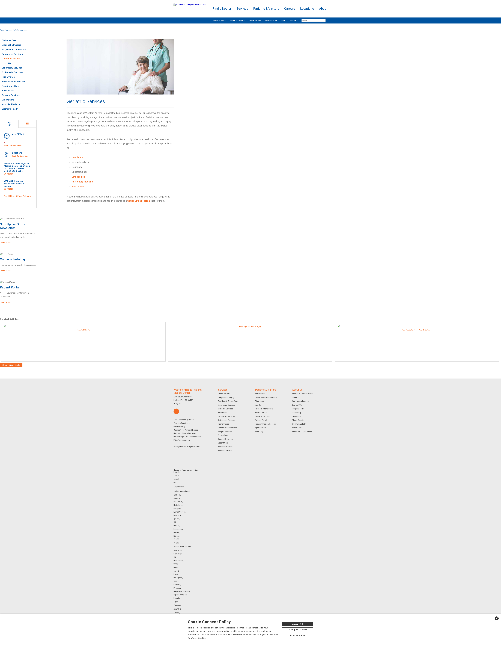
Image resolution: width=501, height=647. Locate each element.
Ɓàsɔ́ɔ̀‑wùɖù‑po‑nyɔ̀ (182, 547)
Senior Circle (297, 428)
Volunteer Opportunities (302, 431)
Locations (307, 8)
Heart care (77, 157)
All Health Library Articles (11, 365)
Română (177, 585)
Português (178, 578)
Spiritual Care (260, 428)
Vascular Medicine (11, 104)
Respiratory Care (10, 86)
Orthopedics (78, 177)
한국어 (176, 543)
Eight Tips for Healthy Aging (250, 326)
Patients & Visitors (265, 389)
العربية (176, 479)
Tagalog (177, 605)
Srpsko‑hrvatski (180, 595)
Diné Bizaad (178, 561)
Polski (176, 574)
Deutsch (177, 515)
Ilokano (176, 532)
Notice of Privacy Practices (185, 433)
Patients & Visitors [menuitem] (266, 8)
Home (2, 30)
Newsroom (296, 416)
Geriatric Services (11, 58)
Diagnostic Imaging (11, 45)
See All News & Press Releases (17, 196)
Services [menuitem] (242, 8)
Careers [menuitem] (289, 8)
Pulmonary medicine (82, 181)
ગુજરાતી (177, 519)
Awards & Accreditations (302, 394)
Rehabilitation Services (13, 81)
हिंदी (175, 522)
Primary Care (8, 77)
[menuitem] (313, 20)
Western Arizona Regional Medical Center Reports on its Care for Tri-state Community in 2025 (17, 167)
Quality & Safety (299, 424)
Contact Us (297, 405)
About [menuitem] (323, 8)
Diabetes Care (9, 40)
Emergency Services (12, 54)
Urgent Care (8, 99)
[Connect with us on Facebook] (176, 411)
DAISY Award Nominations (266, 397)
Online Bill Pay (255, 20)
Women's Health (10, 109)
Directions (259, 401)
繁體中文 (177, 495)
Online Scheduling (237, 20)
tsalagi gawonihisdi (182, 491)
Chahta (177, 498)
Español (177, 598)
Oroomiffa (178, 502)
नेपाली (175, 564)
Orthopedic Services (12, 72)
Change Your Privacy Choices (186, 430)
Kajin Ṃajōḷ (178, 553)
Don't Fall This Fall (83, 330)
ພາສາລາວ (178, 550)
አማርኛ (176, 475)
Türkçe (176, 613)
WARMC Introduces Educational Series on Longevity (14, 183)
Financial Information (264, 409)
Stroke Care (8, 90)
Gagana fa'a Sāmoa (182, 591)
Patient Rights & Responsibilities (187, 437)
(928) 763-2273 (219, 20)
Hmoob (177, 526)
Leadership (296, 413)
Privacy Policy (179, 427)
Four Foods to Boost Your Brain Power (417, 330)
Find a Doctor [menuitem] (222, 8)
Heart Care (7, 63)
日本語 (176, 539)
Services (9, 30)
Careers (295, 397)
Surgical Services (11, 95)
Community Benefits (300, 401)
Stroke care (78, 186)
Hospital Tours (298, 409)
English (177, 472)
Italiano (177, 536)
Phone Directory (299, 420)
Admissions (260, 394)
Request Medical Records (265, 424)
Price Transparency (182, 440)
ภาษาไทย (177, 609)
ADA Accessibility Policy (183, 420)
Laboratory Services (12, 67)
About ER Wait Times (13, 145)
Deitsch (177, 567)
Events (284, 20)
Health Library (261, 413)
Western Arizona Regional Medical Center (188, 391)
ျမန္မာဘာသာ (179, 487)
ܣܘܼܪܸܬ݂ (176, 602)
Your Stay (259, 431)
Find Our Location (20, 156)
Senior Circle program (139, 201)
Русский (177, 588)
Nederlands (178, 505)
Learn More (5, 242)
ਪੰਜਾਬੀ (176, 581)
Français (177, 508)
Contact (294, 20)
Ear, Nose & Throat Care (14, 49)
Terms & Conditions (182, 423)
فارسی (176, 571)
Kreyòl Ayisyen (180, 512)
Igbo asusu (178, 529)
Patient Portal (271, 20)
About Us (297, 389)
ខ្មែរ (175, 557)
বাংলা (175, 482)
